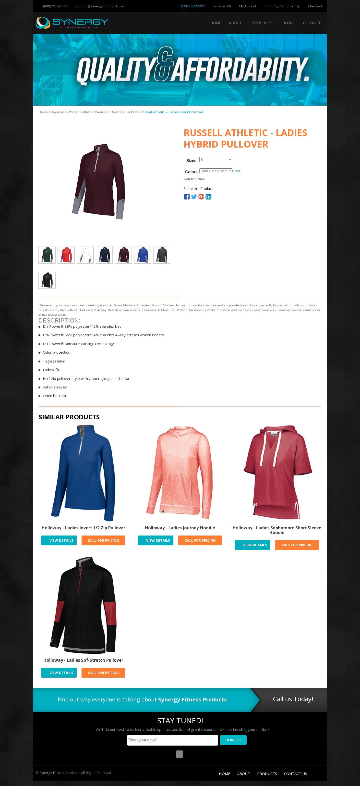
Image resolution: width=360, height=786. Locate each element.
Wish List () (222, 6)
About (235, 23)
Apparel (58, 112)
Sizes (191, 161)
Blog (288, 23)
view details (60, 540)
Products (262, 23)
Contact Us (295, 773)
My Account (247, 6)
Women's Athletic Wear (85, 112)
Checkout (314, 6)
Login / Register (191, 6)
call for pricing (103, 540)
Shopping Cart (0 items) (282, 6)
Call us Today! (293, 698)
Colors (191, 172)
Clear (236, 171)
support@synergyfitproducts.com (100, 6)
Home (216, 23)
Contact (312, 23)
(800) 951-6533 (54, 6)
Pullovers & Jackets (122, 112)
